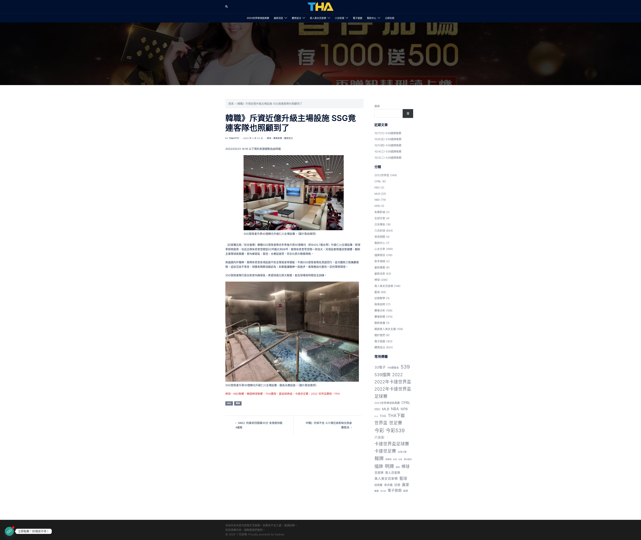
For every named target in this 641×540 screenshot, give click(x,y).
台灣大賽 (402, 451)
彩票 (400, 459)
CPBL (377, 181)
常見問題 (379, 236)
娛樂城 (388, 459)
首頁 (231, 103)
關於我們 (379, 335)
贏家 (405, 484)
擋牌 (378, 466)
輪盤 (376, 491)
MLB (377, 193)
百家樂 (378, 472)
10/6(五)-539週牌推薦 (387, 139)
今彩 (379, 430)
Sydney (279, 534)
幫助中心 (371, 18)
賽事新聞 (277, 138)
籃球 (377, 292)
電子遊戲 (357, 18)
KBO (229, 403)
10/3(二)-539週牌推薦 (387, 157)
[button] (226, 6)
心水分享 (379, 249)
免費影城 (379, 212)
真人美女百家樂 (318, 18)
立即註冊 (389, 18)
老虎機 (388, 485)
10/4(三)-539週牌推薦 (387, 151)
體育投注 (296, 18)
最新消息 (278, 18)
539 (405, 367)
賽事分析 (379, 310)
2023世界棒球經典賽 (258, 18)
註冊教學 (379, 298)
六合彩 (379, 437)
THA (383, 416)
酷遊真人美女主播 (385, 329)
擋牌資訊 (379, 255)
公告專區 (379, 224)
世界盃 (380, 422)
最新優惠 (379, 267)
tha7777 (234, 138)
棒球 (269, 138)
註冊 (397, 485)
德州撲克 (408, 459)
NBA (377, 199)
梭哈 (398, 467)
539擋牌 (382, 374)
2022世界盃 (381, 175)
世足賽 (395, 422)
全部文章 (379, 218)
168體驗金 (393, 367)
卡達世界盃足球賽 (391, 443)
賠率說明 (379, 304)
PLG (376, 416)
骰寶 (405, 490)
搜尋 (377, 106)
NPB (377, 206)
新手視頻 (379, 261)
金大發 (383, 491)
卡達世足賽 (385, 451)
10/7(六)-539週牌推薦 (387, 133)
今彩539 (395, 430)
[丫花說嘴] (320, 6)
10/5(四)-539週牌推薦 (387, 145)
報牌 (379, 458)
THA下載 (396, 415)
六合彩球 (339, 18)
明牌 (389, 466)
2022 (397, 374)
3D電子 (380, 367)
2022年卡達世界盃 (392, 381)
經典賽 (378, 485)
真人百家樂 (392, 472)
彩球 (395, 459)
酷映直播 (379, 322)
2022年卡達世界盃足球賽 (392, 392)
